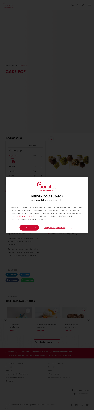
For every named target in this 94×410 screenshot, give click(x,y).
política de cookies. (25, 216)
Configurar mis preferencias (54, 227)
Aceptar (25, 227)
